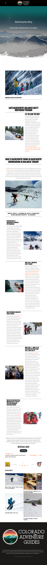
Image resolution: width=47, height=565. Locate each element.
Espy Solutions (24, 556)
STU (31, 556)
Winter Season (12, 456)
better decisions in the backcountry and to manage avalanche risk (32, 273)
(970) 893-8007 (23, 447)
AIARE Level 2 (32, 353)
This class (16, 244)
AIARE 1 (26, 266)
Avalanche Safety (14, 455)
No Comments (33, 455)
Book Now (23, 450)
